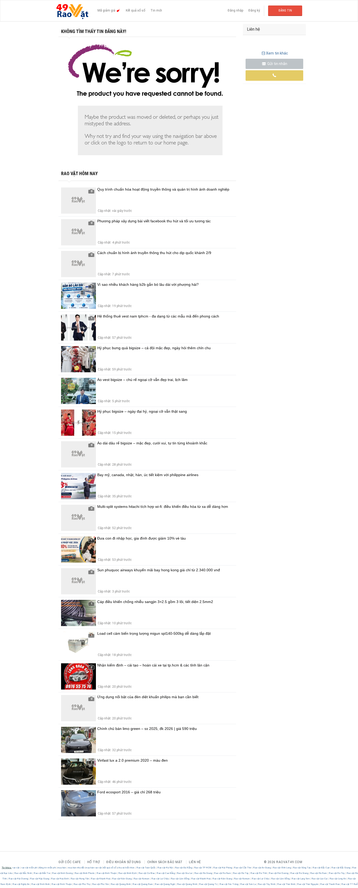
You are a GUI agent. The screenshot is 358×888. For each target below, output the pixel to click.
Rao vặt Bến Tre (42, 873)
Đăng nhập (235, 10)
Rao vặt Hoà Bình (60, 879)
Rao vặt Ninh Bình (41, 884)
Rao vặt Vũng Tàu (301, 868)
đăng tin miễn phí (47, 868)
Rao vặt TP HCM (202, 868)
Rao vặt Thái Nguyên (308, 884)
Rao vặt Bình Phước (84, 873)
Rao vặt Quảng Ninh (187, 884)
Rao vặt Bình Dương (62, 873)
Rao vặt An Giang (262, 868)
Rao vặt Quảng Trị (209, 884)
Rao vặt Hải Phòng (223, 868)
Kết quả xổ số (135, 10)
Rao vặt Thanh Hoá (330, 884)
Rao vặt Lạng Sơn (300, 879)
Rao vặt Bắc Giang (341, 868)
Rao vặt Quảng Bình (120, 884)
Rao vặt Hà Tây (240, 873)
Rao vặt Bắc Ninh (23, 873)
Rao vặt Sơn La (248, 884)
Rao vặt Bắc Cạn (321, 868)
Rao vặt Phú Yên (100, 884)
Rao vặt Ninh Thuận (61, 884)
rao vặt (15, 868)
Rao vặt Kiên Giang (122, 879)
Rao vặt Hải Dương (278, 873)
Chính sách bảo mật (165, 862)
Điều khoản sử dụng (123, 862)
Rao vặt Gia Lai (184, 873)
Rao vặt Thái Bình (286, 884)
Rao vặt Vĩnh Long (282, 868)
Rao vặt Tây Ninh (266, 884)
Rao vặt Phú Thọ (82, 884)
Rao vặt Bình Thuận (106, 873)
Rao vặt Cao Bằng (166, 873)
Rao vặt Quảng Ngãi (165, 884)
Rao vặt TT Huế (349, 884)
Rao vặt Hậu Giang (40, 879)
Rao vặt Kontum (141, 879)
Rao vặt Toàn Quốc (146, 868)
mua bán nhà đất (76, 868)
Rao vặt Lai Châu (160, 879)
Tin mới (156, 10)
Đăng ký (254, 10)
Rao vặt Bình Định (127, 873)
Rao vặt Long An (338, 879)
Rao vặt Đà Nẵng (183, 868)
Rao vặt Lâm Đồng (180, 879)
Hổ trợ (93, 862)
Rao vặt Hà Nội (165, 868)
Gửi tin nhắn (277, 64)
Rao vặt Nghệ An (21, 884)
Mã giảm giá (106, 10)
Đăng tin (285, 10)
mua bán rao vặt (93, 868)
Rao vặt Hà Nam (223, 873)
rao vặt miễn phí (29, 868)
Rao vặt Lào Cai (319, 879)
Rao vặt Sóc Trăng (229, 884)
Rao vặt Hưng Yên (80, 879)
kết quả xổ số (109, 868)
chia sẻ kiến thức (126, 868)
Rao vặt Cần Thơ (243, 868)
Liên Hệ (195, 862)
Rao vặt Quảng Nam (143, 884)
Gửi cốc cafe (69, 862)
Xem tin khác (277, 53)
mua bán (61, 868)
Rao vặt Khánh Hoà (100, 879)
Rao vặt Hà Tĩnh (259, 873)
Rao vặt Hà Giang (203, 873)
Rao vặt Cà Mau (146, 873)
